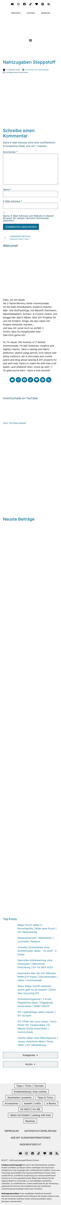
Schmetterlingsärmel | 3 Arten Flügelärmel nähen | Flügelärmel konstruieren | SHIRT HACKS (35, 1003)
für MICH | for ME (30, 1109)
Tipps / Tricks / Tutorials (30, 1085)
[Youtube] (12, 4)
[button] (30, 40)
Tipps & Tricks (45, 1097)
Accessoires (11, 1103)
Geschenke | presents (19, 1097)
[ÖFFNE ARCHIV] (34, 1064)
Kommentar (10, 152)
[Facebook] (24, 4)
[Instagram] (18, 4)
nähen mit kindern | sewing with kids (30, 1115)
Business (30, 1121)
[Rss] (48, 4)
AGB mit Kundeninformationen (30, 1137)
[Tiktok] (30, 4)
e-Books (51, 1103)
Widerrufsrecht (30, 1144)
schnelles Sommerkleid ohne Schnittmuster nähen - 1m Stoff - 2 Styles (37, 951)
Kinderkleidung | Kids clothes (30, 1091)
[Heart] (36, 4)
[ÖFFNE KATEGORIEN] (37, 1055)
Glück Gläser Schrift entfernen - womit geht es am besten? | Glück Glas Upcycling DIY (37, 990)
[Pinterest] (42, 4)
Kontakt (31, 13)
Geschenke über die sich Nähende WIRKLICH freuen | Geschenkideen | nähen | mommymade (37, 977)
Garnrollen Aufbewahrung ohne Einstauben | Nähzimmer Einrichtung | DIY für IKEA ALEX (35, 964)
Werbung (45, 13)
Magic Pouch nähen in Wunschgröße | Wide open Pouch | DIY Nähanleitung (37, 928)
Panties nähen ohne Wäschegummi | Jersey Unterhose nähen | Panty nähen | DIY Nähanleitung (38, 1041)
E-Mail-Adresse (12, 201)
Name (7, 189)
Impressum (12, 1130)
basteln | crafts (32, 1103)
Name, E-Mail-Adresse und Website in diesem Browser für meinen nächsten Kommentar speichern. (28, 218)
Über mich (16, 13)
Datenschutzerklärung (40, 1130)
